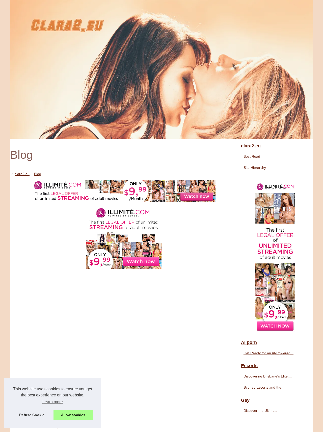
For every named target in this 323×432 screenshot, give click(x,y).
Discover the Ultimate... (262, 411)
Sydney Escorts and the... (264, 387)
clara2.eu (22, 174)
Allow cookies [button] (73, 415)
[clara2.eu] (161, 69)
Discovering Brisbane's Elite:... (268, 376)
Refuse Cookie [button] (31, 415)
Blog (37, 174)
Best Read (252, 156)
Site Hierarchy (255, 168)
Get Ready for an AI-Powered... (268, 353)
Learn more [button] (52, 402)
